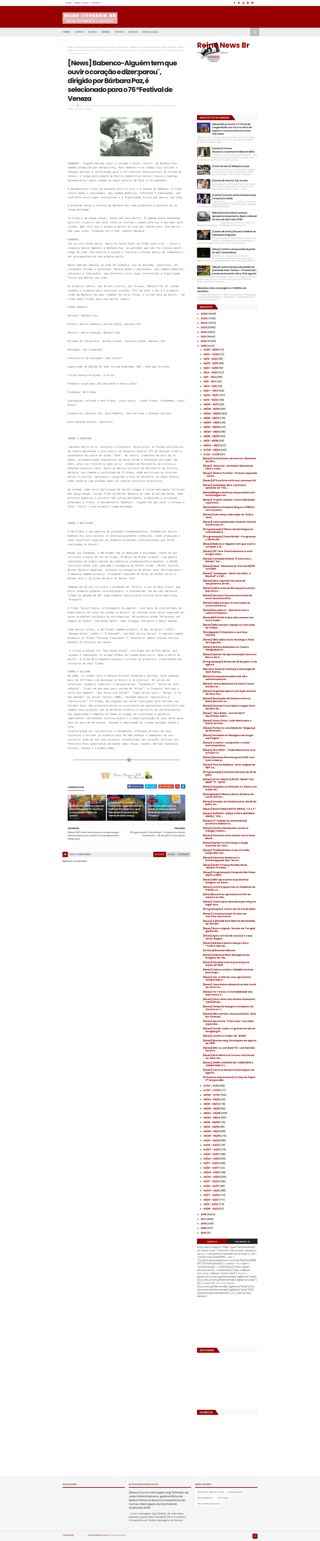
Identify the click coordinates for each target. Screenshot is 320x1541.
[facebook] (234, 3)
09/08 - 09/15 (212, 422)
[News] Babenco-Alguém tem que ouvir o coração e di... (229, 545)
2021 (204, 336)
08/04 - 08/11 (212, 445)
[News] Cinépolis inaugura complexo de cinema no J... (228, 1008)
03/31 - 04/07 (212, 1154)
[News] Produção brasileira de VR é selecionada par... (225, 678)
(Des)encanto (235, 1492)
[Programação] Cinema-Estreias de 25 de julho (229, 773)
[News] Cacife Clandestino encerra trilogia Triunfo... (225, 829)
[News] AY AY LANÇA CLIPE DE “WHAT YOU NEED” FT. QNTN (228, 781)
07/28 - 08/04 (212, 450)
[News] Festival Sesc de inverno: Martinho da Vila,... (229, 460)
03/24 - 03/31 (212, 1158)
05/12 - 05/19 (211, 1126)
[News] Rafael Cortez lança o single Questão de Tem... (225, 844)
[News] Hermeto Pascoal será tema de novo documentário (227, 597)
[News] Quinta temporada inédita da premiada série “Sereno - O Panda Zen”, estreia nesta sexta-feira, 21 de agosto (234, 270)
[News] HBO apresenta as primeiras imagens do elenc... (225, 881)
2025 (204, 318)
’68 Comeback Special (208, 1503)
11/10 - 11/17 (210, 381)
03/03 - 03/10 (212, 1172)
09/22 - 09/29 (212, 413)
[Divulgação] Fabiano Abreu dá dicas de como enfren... (228, 796)
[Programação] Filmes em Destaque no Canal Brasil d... (228, 531)
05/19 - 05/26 (212, 1122)
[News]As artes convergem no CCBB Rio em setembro (221, 289)
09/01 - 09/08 (212, 427)
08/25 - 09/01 (212, 431)
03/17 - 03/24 (212, 1163)
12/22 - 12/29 (211, 354)
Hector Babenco (169, 47)
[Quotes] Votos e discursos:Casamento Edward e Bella (233, 150)
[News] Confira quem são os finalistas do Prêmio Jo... (229, 888)
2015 (204, 1228)
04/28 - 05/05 (212, 1135)
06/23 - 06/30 (212, 1099)
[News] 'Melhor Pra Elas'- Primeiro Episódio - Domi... (230, 474)
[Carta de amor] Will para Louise (230, 166)
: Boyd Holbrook (204, 1497)
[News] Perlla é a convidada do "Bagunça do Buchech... (229, 729)
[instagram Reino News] (248, 3)
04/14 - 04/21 (212, 1145)
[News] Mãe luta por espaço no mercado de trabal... (229, 626)
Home (69, 3)
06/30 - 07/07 (212, 1095)
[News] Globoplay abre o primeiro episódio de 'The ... (224, 486)
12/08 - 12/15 (211, 363)
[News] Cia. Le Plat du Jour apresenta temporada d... (227, 978)
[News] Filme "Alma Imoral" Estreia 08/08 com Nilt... (229, 567)
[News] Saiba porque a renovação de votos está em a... (226, 604)
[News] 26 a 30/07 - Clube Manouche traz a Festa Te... (229, 751)
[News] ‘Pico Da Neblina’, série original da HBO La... (229, 766)
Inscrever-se (242, 1241)
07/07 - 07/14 (212, 1090)
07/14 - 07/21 (212, 1085)
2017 (204, 1219)
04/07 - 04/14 (212, 1149)
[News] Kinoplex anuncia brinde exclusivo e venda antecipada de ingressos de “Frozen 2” (164, 810)
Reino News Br (223, 45)
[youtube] (243, 3)
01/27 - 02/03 (212, 1195)
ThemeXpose (81, 1535)
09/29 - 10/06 (212, 409)
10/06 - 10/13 (211, 404)
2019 (204, 345)
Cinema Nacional (152, 47)
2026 (204, 313)
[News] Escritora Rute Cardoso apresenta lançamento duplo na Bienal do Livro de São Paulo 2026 (234, 216)
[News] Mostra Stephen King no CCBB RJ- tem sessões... (229, 508)
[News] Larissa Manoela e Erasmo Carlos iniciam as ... (228, 685)
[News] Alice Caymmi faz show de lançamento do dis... (224, 582)
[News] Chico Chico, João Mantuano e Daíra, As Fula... (227, 722)
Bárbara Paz (136, 47)
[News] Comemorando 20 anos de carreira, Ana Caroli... (224, 915)
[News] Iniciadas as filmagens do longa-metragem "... (228, 737)
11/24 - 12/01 (211, 372)
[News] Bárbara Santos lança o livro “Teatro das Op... (226, 944)
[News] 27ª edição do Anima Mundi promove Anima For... (225, 822)
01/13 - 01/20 (211, 1204)
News (181, 47)
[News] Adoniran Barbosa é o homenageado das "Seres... (222, 859)
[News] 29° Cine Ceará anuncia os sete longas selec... (227, 553)
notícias (71, 50)
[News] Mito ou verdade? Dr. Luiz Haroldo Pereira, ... (229, 1049)
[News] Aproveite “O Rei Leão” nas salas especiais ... (228, 1022)
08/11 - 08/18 (211, 440)
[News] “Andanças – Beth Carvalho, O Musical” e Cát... (227, 575)
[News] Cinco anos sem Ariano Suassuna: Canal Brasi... (229, 1000)
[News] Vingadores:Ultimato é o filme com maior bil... (230, 788)
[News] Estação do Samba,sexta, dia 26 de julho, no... (229, 803)
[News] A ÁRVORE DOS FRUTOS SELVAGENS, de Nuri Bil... (229, 922)
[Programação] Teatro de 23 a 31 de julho (229, 909)
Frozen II (153, 801)
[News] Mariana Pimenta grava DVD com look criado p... (229, 759)
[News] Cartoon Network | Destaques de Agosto (228, 1071)
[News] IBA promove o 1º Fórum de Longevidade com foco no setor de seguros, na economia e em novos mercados (232, 129)
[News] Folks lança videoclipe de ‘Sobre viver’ (228, 516)
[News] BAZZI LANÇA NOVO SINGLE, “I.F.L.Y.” (229, 809)
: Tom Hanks (222, 1497)
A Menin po (114, 798)
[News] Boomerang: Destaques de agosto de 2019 (229, 1042)
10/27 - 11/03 (211, 390)
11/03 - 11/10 (210, 386)
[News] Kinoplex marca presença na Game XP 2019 (226, 964)
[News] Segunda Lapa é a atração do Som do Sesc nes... (229, 692)
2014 (204, 1232)
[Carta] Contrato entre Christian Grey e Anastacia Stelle (234, 196)
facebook (183, 854)
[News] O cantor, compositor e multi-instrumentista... (227, 744)
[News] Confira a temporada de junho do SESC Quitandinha (233, 250)
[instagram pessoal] (252, 3)
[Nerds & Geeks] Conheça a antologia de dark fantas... (229, 670)
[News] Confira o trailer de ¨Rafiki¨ (225, 1036)
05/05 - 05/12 (212, 1131)
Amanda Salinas (116, 1535)
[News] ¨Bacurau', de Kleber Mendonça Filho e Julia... (228, 467)
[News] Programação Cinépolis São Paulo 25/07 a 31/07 (229, 874)
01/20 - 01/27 (212, 1199)
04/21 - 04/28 (212, 1140)
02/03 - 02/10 (212, 1190)
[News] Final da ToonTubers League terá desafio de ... (229, 707)
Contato (95, 3)
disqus (171, 854)
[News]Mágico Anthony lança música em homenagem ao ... (229, 494)
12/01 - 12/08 (211, 368)
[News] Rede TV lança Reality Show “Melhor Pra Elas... (225, 866)
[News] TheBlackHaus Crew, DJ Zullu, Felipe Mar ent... (226, 851)
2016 (204, 1223)
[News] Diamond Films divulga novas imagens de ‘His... (226, 956)
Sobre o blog (81, 3)
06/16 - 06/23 (212, 1104)
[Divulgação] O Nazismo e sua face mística (225, 633)
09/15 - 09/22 (212, 418)
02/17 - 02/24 (212, 1181)
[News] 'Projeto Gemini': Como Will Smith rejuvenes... (229, 501)
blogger (159, 854)
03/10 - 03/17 (212, 1168)
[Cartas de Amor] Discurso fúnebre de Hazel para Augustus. (234, 233)
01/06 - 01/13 (211, 1208)
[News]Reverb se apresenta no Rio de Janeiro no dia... (227, 896)
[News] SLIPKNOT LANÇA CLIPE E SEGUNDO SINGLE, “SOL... (229, 815)
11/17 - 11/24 (210, 377)
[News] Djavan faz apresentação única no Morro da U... (230, 656)
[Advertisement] (218, 89)
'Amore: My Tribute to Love (210, 1492)
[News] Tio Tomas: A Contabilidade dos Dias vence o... (228, 993)
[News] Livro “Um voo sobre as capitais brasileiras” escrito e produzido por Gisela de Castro (86, 810)
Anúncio (212, 1241)
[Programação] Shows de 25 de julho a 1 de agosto (230, 663)
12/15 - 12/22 (211, 358)
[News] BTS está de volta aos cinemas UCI (229, 480)
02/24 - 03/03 (212, 1177)
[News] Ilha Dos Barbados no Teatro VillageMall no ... (226, 648)
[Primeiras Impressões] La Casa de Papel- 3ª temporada (229, 1079)
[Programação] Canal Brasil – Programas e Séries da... (229, 538)
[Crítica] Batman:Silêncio (219, 950)
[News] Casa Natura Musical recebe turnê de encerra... (229, 986)
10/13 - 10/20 (211, 400)
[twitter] (239, 3)
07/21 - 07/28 (212, 454)
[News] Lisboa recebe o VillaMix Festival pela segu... (228, 971)
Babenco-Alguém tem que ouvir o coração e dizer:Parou (101, 47)
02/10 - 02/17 (212, 1186)
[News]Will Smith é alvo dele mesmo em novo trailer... (228, 619)
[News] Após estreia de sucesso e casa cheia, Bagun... (227, 937)
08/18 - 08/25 (212, 436)
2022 (204, 332)
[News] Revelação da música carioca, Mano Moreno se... (227, 700)
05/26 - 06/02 (212, 1117)
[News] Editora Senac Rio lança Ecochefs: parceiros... (229, 589)
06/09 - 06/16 (212, 1108)
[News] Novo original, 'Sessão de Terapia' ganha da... (229, 930)
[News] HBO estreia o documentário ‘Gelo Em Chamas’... (229, 1015)
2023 (204, 327)
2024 (204, 323)
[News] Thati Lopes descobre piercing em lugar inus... (229, 903)
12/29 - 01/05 (211, 349)
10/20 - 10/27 (212, 395)
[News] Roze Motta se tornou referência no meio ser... (228, 1057)
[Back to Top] (255, 1536)
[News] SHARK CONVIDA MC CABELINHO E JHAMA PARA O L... (228, 1064)
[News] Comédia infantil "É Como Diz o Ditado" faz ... (227, 560)
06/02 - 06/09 (212, 1113)
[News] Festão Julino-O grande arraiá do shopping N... (229, 1030)
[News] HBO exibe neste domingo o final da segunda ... (228, 641)
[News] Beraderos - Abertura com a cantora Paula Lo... (226, 611)
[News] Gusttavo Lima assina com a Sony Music (229, 837)
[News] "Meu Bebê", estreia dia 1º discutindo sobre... (224, 714)
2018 (204, 1214)
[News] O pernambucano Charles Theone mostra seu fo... (229, 523)
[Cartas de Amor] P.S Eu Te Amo (230, 180)
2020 (204, 341)
